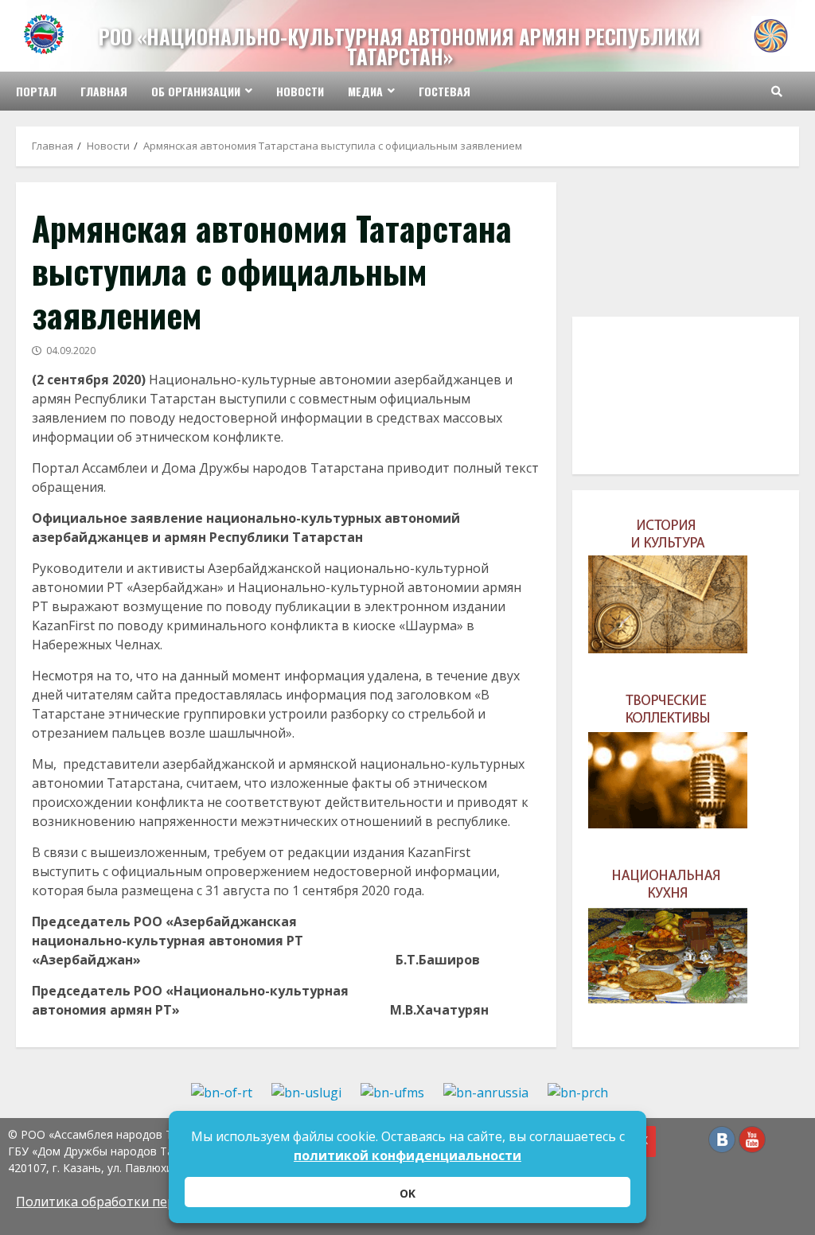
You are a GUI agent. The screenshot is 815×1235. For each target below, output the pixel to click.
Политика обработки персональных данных (154, 1201)
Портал (36, 91)
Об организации (195, 91)
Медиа (365, 91)
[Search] (776, 91)
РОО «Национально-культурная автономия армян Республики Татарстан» (399, 46)
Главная (103, 91)
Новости (300, 91)
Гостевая (444, 91)
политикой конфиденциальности (407, 1155)
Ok (407, 1193)
